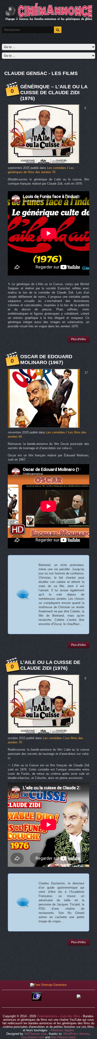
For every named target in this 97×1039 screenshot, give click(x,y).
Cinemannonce (47, 1016)
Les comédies (56, 168)
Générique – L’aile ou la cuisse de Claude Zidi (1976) (53, 92)
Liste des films (70, 1016)
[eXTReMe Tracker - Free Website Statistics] (36, 1000)
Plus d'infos (78, 339)
